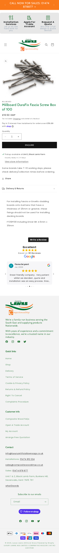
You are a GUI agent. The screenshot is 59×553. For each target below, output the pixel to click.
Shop (8, 364)
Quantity (6, 131)
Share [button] (8, 178)
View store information (16, 161)
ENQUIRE (29, 145)
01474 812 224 (27, 459)
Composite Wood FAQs (17, 419)
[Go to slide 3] (25, 286)
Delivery (9, 371)
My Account (11, 431)
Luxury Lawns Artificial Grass (24, 543)
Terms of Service (14, 377)
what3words (12, 485)
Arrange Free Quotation (17, 437)
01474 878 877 (20, 470)
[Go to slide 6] (31, 286)
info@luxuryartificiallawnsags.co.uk (24, 453)
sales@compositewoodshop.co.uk (24, 464)
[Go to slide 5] (29, 286)
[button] (5, 45)
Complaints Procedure (17, 401)
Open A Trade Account (17, 425)
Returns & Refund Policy (17, 389)
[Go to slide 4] (27, 286)
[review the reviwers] (48, 266)
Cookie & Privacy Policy (17, 383)
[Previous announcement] (5, 5)
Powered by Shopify (45, 543)
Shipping (17, 119)
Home (8, 358)
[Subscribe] (45, 502)
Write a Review (38, 239)
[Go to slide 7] (33, 286)
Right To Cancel (13, 395)
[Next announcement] (54, 5)
